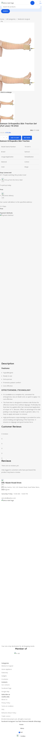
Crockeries (4, 679)
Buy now (27, 138)
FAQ (2, 709)
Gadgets (4, 676)
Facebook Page (6, 688)
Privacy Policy (5, 703)
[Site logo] (7, 3)
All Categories (11, 19)
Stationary (4, 672)
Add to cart (15, 138)
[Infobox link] (21, 481)
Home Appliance (6, 669)
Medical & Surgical (24, 19)
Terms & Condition (7, 706)
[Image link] (21, 572)
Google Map (5, 691)
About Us (4, 699)
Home (2, 19)
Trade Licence (5, 716)
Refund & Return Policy (8, 713)
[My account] (32, 3)
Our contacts (5, 685)
